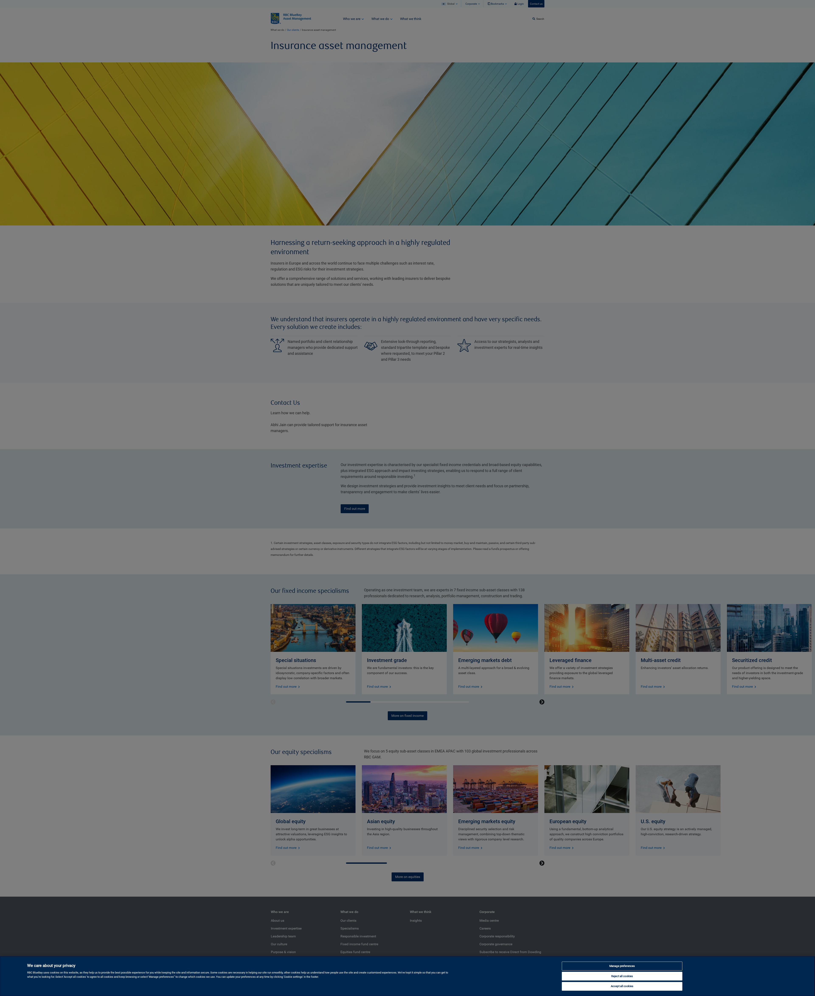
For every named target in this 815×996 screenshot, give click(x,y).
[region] (407, 976)
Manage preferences (622, 966)
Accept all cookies (622, 986)
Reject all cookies (622, 976)
